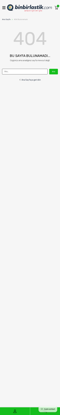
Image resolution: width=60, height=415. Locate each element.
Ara (53, 71)
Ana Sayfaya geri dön (31, 80)
